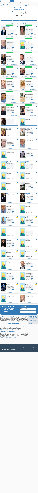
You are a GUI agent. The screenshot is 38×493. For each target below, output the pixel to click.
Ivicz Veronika (8, 182)
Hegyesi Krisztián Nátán (28, 128)
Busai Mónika (27, 161)
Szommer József (8, 172)
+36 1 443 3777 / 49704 (5, 50)
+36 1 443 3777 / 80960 (24, 50)
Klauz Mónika (27, 239)
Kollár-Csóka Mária (28, 118)
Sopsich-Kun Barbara (28, 80)
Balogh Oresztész (8, 161)
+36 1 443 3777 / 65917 (24, 89)
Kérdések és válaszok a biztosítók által (32, 323)
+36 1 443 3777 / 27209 (24, 36)
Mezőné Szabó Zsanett (28, 139)
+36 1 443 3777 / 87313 (5, 36)
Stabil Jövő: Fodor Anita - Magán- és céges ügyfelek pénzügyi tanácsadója (10, 55)
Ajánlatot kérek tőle (14, 36)
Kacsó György (27, 68)
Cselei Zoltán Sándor (28, 272)
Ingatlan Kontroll (27, 93)
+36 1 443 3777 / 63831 (5, 64)
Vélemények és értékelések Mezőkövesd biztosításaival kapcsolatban (32, 321)
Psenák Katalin (27, 250)
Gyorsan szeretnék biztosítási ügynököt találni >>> (19, 20)
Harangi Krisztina (8, 139)
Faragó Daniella (27, 193)
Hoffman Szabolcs (27, 283)
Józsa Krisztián (8, 205)
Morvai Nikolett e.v (9, 106)
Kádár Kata (26, 26)
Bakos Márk (8, 216)
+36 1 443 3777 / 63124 (5, 115)
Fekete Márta (8, 68)
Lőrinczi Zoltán (27, 172)
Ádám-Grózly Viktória (9, 118)
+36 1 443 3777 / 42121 (5, 76)
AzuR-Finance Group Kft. (9, 283)
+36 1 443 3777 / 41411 (24, 64)
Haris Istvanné (27, 182)
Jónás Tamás (8, 93)
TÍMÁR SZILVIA (8, 128)
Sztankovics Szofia (28, 205)
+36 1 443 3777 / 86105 (24, 76)
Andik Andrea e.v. (27, 106)
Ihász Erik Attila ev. (9, 272)
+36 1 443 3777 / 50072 (24, 102)
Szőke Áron (27, 216)
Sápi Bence (7, 193)
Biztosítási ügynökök (9, 2)
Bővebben (13, 61)
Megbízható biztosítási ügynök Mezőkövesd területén (33, 318)
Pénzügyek (3, 2)
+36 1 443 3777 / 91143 (5, 102)
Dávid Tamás (8, 26)
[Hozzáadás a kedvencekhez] (17, 26)
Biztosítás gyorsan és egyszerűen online (32, 319)
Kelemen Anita (8, 239)
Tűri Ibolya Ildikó (8, 80)
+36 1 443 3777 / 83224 (24, 115)
